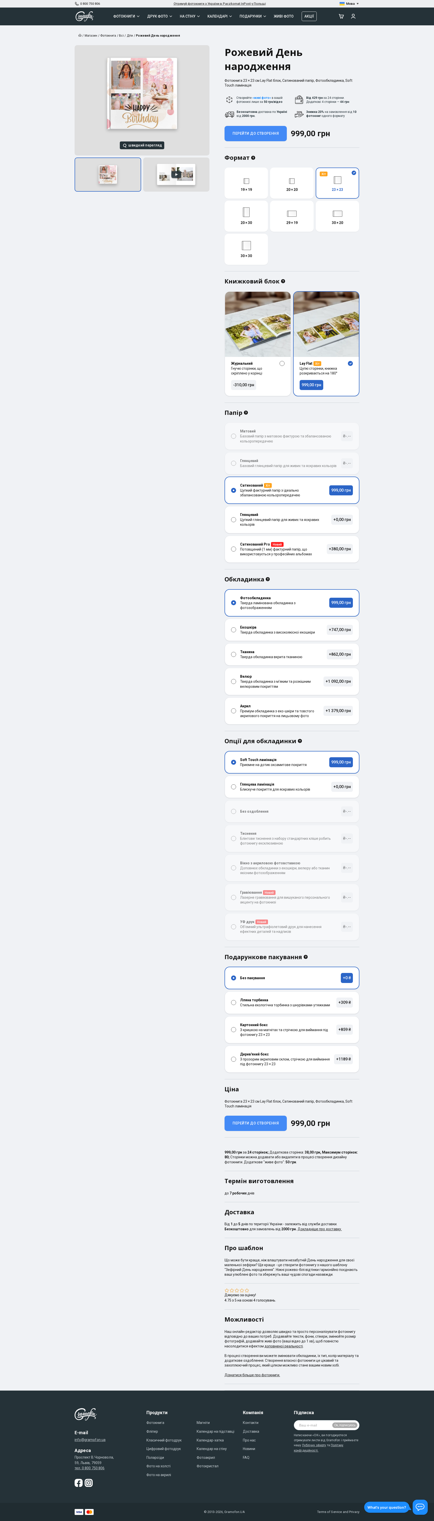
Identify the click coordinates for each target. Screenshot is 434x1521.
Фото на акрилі (158, 1475)
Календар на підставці (215, 1431)
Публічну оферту (314, 1445)
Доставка (251, 1431)
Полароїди (155, 1458)
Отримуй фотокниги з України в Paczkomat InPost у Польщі (220, 4)
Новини (249, 1449)
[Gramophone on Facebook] (79, 1483)
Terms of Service (329, 1512)
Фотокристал (208, 1466)
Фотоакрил (206, 1458)
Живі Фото (284, 16)
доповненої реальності (283, 1346)
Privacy (354, 1512)
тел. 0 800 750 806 (90, 1468)
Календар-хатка (210, 1440)
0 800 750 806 (90, 4)
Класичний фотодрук (164, 1440)
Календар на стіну (212, 1449)
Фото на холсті (158, 1466)
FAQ (246, 1458)
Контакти (250, 1423)
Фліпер (152, 1431)
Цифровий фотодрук (163, 1449)
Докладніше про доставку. (320, 1229)
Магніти (203, 1423)
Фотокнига (155, 1423)
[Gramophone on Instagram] (89, 1483)
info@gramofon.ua (90, 1440)
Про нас (249, 1440)
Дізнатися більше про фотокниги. (252, 1375)
